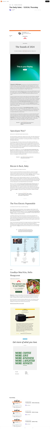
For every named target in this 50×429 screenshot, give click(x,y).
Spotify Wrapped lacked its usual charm (25, 100)
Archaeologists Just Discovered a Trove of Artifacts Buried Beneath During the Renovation (36, 245)
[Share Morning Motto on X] (28, 374)
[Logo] (1, 1)
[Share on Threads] (38, 10)
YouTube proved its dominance (27, 122)
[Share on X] (36, 10)
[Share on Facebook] (35, 10)
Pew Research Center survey (14, 139)
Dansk (30, 333)
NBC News (30, 174)
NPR (11, 177)
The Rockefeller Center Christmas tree (33, 260)
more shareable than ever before (28, 107)
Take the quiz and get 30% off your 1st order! (17, 303)
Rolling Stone (24, 92)
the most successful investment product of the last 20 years (28, 183)
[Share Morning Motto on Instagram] (26, 374)
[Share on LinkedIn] (40, 10)
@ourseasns (17, 373)
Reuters (19, 225)
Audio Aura (31, 103)
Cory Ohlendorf (24, 32)
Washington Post (19, 219)
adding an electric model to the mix (15, 210)
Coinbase (16, 189)
